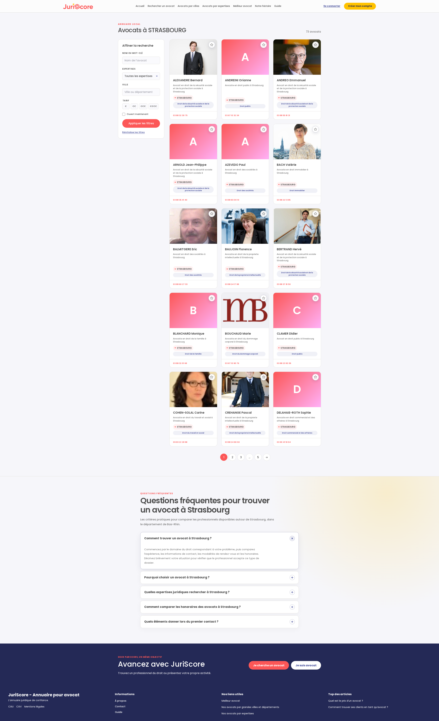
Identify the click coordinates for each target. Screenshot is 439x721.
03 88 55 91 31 (283, 115)
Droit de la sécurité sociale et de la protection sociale (193, 105)
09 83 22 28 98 (180, 442)
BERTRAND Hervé (289, 249)
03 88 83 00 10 (232, 200)
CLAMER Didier (287, 334)
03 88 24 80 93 (232, 442)
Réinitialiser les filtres (133, 132)
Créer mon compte (360, 6)
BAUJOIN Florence (238, 249)
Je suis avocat (306, 665)
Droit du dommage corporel (245, 354)
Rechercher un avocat (161, 6)
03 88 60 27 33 (180, 284)
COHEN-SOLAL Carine (188, 413)
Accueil (140, 6)
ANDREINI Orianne (238, 80)
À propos (120, 700)
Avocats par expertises (216, 6)
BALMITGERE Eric (185, 249)
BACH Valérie (286, 165)
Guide (277, 6)
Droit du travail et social (193, 433)
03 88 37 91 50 (284, 284)
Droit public (245, 106)
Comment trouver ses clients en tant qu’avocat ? (358, 707)
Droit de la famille (193, 354)
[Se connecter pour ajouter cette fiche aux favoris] (212, 44)
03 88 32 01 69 (180, 363)
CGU (11, 706)
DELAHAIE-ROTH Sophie (294, 413)
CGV (19, 706)
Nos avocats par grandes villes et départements (250, 707)
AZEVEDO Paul (235, 165)
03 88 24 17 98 (232, 284)
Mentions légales (34, 706)
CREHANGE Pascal (238, 413)
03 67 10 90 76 (232, 363)
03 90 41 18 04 (284, 442)
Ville (125, 84)
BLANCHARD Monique (188, 334)
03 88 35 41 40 (180, 200)
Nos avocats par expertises (238, 713)
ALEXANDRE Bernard (188, 80)
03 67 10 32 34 (232, 115)
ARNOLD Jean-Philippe (189, 165)
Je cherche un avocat (268, 665)
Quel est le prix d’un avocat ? (345, 700)
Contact (120, 706)
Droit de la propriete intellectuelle (245, 275)
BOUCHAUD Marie (238, 334)
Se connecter (331, 6)
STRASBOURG (184, 97)
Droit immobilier (297, 190)
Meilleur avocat (242, 6)
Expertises (128, 68)
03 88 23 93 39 (284, 363)
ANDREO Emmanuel (291, 80)
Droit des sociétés (245, 190)
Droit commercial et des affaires (297, 433)
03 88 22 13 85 (283, 200)
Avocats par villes (188, 6)
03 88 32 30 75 (180, 115)
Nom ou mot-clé (132, 53)
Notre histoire (263, 6)
